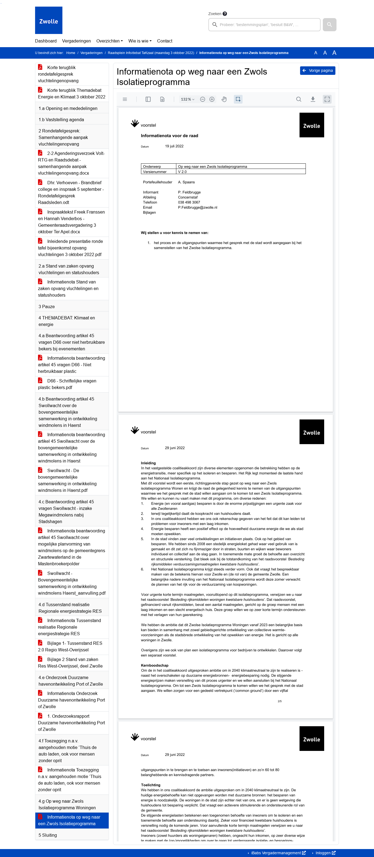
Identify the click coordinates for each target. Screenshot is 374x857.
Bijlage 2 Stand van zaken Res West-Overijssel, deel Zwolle (70, 662)
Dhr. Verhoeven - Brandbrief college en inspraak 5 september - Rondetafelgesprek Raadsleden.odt (71, 192)
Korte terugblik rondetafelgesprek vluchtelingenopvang (58, 74)
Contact (164, 41)
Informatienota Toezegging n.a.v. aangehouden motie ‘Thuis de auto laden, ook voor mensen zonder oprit (69, 780)
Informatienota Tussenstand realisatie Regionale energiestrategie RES (69, 627)
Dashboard (46, 41)
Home (70, 53)
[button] (329, 24)
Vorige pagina (320, 70)
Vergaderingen (76, 41)
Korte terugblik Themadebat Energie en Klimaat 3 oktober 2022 (71, 93)
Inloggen (323, 853)
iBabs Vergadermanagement (276, 853)
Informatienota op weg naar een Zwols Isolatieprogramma (69, 820)
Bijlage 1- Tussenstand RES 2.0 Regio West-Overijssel (70, 646)
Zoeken (214, 14)
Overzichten (108, 41)
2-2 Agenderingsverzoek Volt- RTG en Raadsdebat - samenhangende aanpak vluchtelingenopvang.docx (71, 163)
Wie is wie (138, 41)
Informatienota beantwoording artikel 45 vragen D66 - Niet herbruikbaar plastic (71, 365)
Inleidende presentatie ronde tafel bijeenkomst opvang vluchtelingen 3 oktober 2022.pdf (70, 248)
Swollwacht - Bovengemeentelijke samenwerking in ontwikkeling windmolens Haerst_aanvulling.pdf (71, 583)
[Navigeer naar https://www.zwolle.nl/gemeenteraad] (48, 21)
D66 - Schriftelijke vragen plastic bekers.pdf (67, 384)
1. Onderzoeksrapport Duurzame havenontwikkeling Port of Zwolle (71, 723)
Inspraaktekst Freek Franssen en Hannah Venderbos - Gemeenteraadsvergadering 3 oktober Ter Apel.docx (71, 222)
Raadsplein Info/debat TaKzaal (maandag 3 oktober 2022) (151, 53)
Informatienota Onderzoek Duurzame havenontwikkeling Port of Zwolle (71, 700)
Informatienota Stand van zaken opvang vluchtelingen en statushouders (68, 288)
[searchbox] (264, 24)
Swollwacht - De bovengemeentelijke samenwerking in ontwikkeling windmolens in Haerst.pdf (67, 480)
